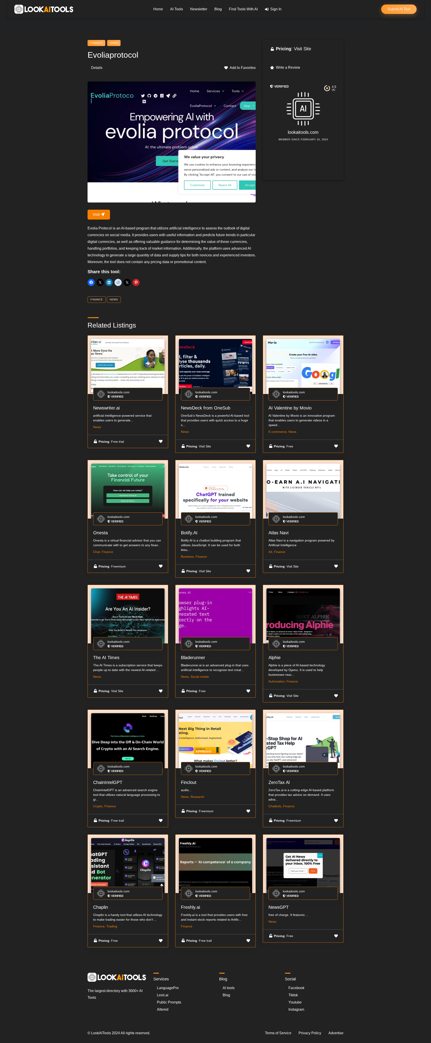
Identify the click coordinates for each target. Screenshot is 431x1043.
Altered (162, 1009)
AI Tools (176, 9)
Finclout (188, 782)
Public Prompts (169, 1002)
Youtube (295, 1002)
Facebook (296, 988)
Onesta (100, 532)
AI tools (229, 988)
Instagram (296, 1009)
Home (158, 9)
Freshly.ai (190, 907)
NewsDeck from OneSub (205, 407)
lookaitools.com (303, 132)
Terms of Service (278, 1033)
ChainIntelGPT (107, 782)
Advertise (335, 1033)
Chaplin (100, 907)
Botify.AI (189, 532)
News (114, 43)
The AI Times (106, 657)
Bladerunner (193, 657)
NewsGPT (278, 907)
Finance (96, 43)
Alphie (274, 657)
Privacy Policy (310, 1033)
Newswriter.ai (106, 407)
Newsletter (198, 9)
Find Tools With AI (243, 9)
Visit (97, 214)
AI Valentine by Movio (290, 407)
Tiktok (293, 995)
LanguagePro (168, 988)
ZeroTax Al (279, 782)
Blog (218, 9)
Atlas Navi (278, 532)
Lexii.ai (162, 995)
